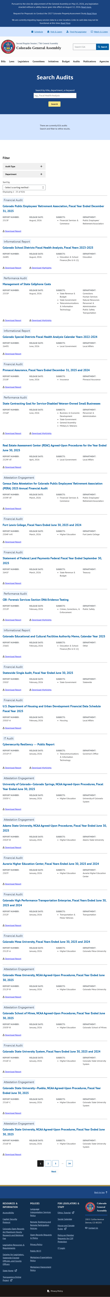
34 (69, 1163)
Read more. (86, 7)
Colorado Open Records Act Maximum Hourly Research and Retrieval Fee (13, 1233)
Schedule (38, 31)
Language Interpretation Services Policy (40, 1212)
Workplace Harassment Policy (40, 1269)
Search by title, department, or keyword (55, 90)
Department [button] (10, 174)
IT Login (61, 1248)
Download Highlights (42, 267)
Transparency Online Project (12, 1279)
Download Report (13, 231)
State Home (8, 1270)
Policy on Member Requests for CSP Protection (66, 1238)
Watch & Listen (101, 31)
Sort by (6, 182)
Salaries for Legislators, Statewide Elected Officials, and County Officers (13, 1259)
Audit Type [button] (10, 166)
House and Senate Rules (66, 1227)
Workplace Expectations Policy (41, 1259)
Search (103, 46)
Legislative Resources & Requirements (14, 1246)
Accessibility (8, 1212)
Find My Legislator (78, 31)
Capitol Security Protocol (10, 1221)
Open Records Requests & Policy (41, 1236)
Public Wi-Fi (35, 1250)
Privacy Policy (36, 1244)
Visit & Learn (56, 31)
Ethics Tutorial (64, 1212)
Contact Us (93, 1228)
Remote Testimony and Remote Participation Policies (40, 1225)
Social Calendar (65, 1219)
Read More (92, 13)
